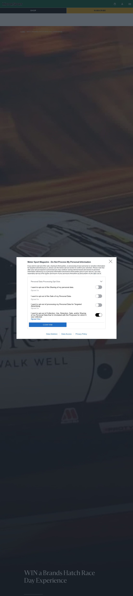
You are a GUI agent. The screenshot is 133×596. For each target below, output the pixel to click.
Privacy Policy (81, 334)
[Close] (111, 262)
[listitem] (66, 281)
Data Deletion (51, 334)
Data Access (66, 334)
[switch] (98, 287)
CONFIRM (48, 325)
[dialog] (66, 298)
